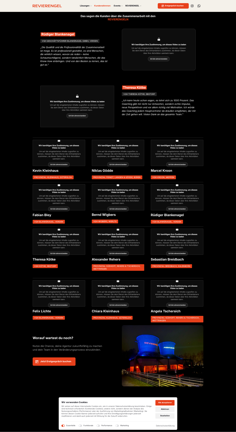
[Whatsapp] (200, 6)
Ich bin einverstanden (158, 59)
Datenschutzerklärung (165, 425)
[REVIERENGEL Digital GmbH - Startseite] (47, 6)
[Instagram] (193, 6)
